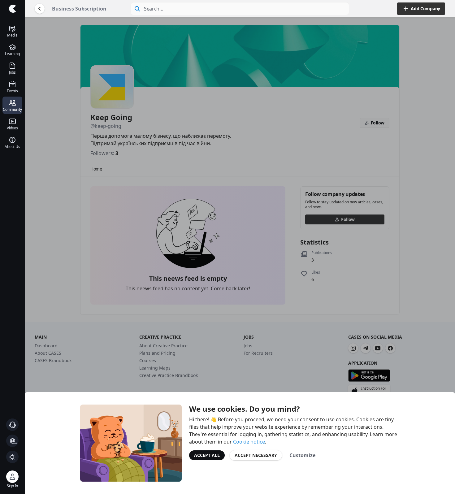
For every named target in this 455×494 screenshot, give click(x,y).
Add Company (425, 8)
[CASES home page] (12, 8)
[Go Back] (40, 9)
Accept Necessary (256, 455)
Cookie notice (249, 441)
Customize (302, 455)
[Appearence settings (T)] (12, 457)
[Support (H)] (12, 424)
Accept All (207, 455)
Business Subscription (79, 8)
